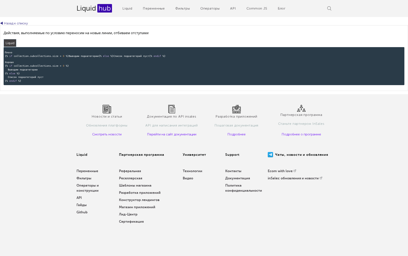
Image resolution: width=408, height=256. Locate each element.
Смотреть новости (107, 134)
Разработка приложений (140, 193)
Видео (188, 178)
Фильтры (182, 8)
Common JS (256, 8)
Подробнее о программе (301, 134)
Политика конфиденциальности (243, 188)
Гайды (81, 205)
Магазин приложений (137, 207)
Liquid (127, 8)
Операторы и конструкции (87, 188)
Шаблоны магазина (135, 185)
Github (82, 212)
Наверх (395, 249)
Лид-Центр (128, 214)
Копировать (394, 50)
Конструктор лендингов (139, 200)
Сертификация (131, 222)
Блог (282, 8)
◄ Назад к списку (14, 23)
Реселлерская (130, 178)
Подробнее (236, 134)
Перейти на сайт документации (171, 134)
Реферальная (130, 171)
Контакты (233, 171)
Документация (237, 178)
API (233, 8)
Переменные (154, 8)
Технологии (192, 171)
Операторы (210, 8)
